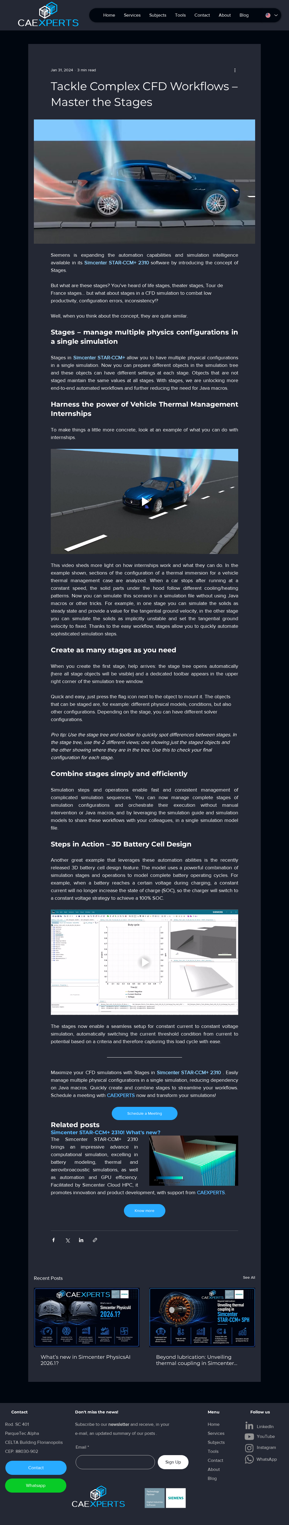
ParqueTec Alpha (22, 1433)
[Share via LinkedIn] (81, 1240)
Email (81, 1447)
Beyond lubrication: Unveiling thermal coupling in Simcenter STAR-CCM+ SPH (195, 1360)
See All (249, 1277)
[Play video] (144, 501)
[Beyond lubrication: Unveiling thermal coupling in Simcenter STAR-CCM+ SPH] (202, 1317)
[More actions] (234, 70)
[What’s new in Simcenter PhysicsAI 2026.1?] (87, 1317)
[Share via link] (95, 1240)
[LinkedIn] (249, 1425)
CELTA (12, 1442)
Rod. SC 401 (17, 1424)
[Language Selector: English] (271, 15)
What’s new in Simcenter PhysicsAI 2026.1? (85, 1360)
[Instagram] (249, 1447)
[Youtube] (249, 1436)
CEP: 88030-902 (21, 1451)
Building (28, 1442)
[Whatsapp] (249, 1459)
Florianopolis (50, 1442)
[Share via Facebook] (53, 1240)
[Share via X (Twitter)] (67, 1240)
